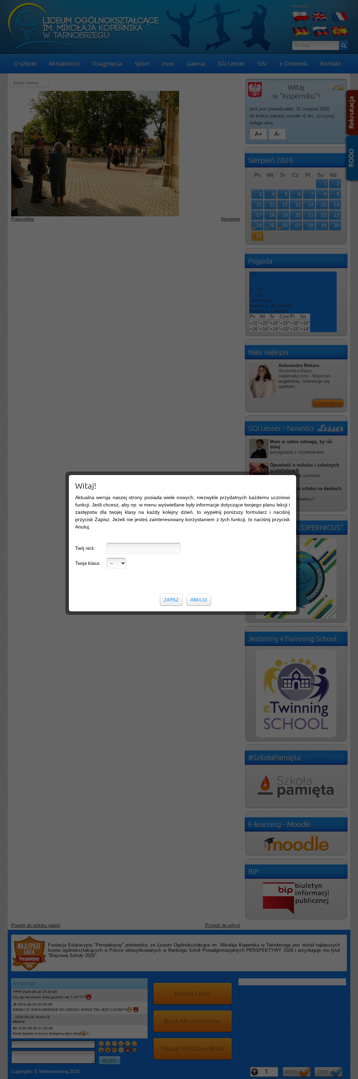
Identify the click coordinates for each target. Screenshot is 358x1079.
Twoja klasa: (87, 563)
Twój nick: (85, 548)
